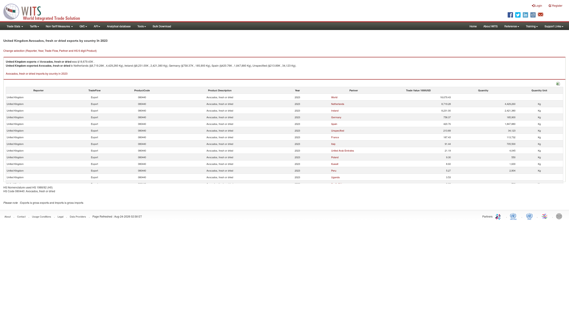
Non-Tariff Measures (58, 26)
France (335, 137)
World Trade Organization (544, 216)
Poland (335, 157)
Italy (333, 144)
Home (473, 26)
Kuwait (334, 164)
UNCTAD (514, 216)
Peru (333, 170)
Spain (334, 124)
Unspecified (337, 130)
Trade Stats (14, 26)
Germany (336, 117)
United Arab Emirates (342, 150)
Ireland (335, 110)
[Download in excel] (558, 83)
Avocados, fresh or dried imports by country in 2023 (37, 73)
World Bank (560, 216)
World (334, 97)
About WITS (490, 26)
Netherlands (337, 104)
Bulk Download (162, 26)
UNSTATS (529, 216)
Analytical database (119, 26)
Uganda (335, 177)
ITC (498, 216)
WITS (44, 11)
